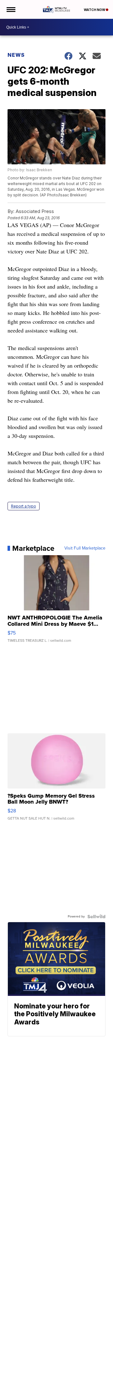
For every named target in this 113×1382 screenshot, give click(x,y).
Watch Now (95, 10)
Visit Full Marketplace (84, 548)
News (16, 55)
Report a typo (23, 506)
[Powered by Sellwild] (96, 916)
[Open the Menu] (10, 9)
